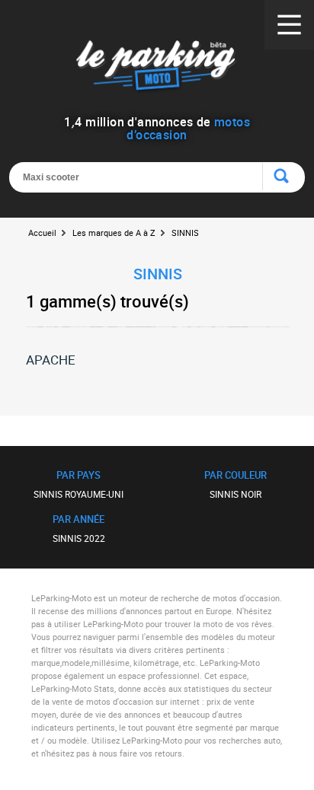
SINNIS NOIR (235, 494)
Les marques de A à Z (113, 232)
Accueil (42, 232)
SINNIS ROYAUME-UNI (78, 494)
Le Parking (156, 68)
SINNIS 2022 (79, 538)
